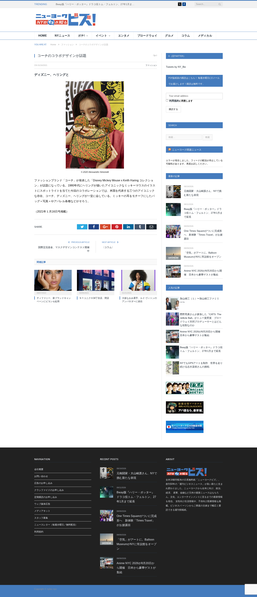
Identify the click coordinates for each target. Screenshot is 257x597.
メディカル (205, 35)
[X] (179, 4)
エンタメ (124, 35)
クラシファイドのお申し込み (49, 490)
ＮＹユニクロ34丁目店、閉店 (94, 298)
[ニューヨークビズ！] (55, 19)
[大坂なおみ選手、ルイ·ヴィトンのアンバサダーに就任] (138, 282)
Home (42, 35)
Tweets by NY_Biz (176, 66)
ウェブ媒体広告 (42, 504)
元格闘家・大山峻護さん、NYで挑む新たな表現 (203, 193)
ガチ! (81, 35)
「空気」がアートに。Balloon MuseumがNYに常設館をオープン (202, 254)
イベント (101, 35)
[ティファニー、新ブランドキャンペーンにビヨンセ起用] (53, 282)
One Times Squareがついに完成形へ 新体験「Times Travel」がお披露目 (203, 234)
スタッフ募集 (41, 518)
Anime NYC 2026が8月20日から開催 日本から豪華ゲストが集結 (203, 272)
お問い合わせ (41, 476)
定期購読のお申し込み (45, 497)
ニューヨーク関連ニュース (186, 149)
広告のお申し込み (43, 483)
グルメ (169, 35)
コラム (185, 35)
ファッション (151, 65)
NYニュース (62, 35)
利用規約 (174, 100)
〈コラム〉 (108, 247)
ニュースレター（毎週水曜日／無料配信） (55, 524)
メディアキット (42, 511)
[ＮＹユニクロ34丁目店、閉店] (95, 282)
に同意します (181, 100)
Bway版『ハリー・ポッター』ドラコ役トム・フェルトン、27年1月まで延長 (96, 4)
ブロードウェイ (147, 35)
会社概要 (38, 469)
